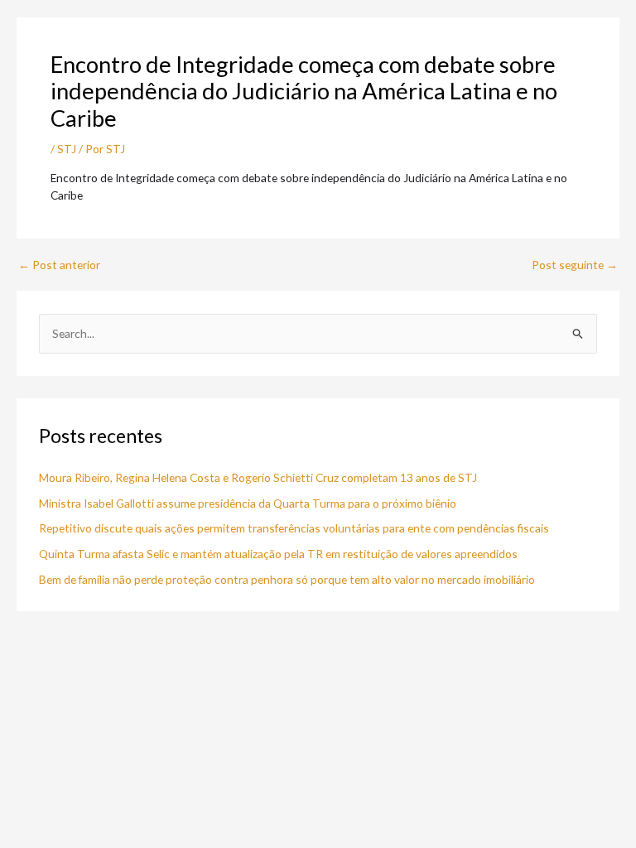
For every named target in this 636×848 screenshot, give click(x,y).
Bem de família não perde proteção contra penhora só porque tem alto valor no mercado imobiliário (287, 579)
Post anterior (59, 265)
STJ (66, 149)
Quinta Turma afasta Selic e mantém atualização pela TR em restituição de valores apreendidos (278, 554)
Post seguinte (575, 265)
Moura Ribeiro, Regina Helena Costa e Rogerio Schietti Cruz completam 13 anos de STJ (258, 477)
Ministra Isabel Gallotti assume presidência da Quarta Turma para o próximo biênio (247, 503)
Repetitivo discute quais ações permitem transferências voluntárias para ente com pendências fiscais (294, 528)
